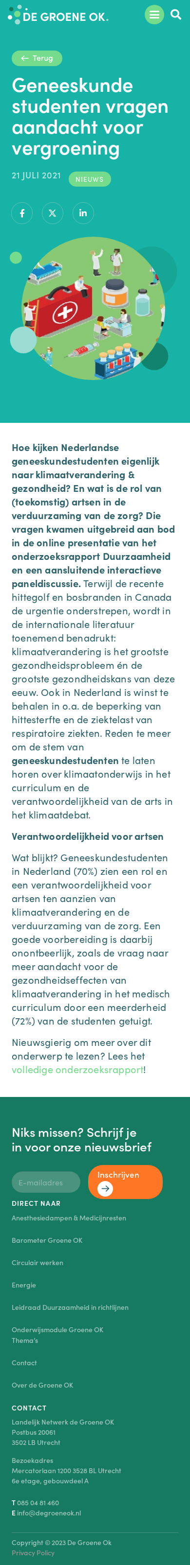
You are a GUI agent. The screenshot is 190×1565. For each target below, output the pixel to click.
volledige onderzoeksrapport (77, 1069)
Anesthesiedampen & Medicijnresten (69, 1217)
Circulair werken (37, 1262)
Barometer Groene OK (47, 1240)
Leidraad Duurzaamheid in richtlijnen (70, 1307)
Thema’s (25, 1340)
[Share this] (22, 213)
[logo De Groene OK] (58, 14)
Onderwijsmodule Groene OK (57, 1329)
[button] (154, 14)
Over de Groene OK (42, 1385)
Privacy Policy (33, 1552)
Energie (24, 1284)
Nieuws (90, 179)
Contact (24, 1362)
